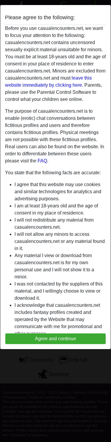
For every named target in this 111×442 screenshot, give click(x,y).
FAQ (42, 160)
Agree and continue (55, 338)
